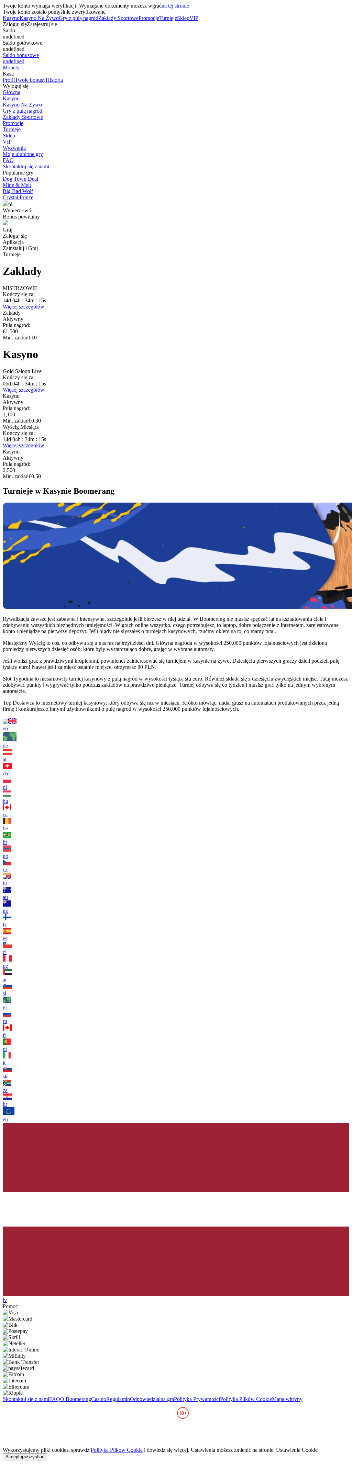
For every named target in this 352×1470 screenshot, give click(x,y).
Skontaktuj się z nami (26, 166)
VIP (193, 18)
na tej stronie (175, 6)
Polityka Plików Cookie (246, 1399)
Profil (9, 80)
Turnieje (168, 18)
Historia (54, 80)
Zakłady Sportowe (118, 18)
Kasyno (11, 18)
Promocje (149, 18)
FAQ (8, 160)
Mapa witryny (287, 1399)
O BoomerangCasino (83, 1399)
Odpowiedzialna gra (152, 1399)
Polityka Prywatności (197, 1399)
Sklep (183, 18)
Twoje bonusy (30, 80)
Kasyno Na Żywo (39, 18)
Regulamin (118, 1399)
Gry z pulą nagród (78, 18)
